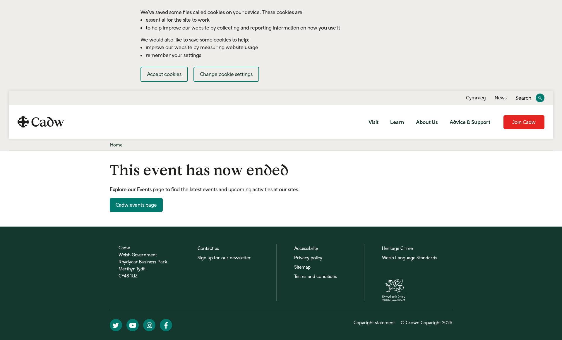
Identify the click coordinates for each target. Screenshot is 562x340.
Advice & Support (470, 122)
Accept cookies (164, 74)
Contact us (208, 248)
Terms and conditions (315, 276)
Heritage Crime (397, 248)
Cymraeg (476, 98)
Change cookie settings (226, 74)
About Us (427, 122)
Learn (397, 122)
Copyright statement (374, 322)
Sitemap (302, 267)
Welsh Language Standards (409, 257)
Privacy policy (308, 257)
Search (523, 98)
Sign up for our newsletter (224, 257)
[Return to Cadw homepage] (41, 122)
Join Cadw (524, 122)
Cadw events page (136, 205)
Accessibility (306, 248)
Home (116, 144)
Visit (373, 122)
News (501, 98)
